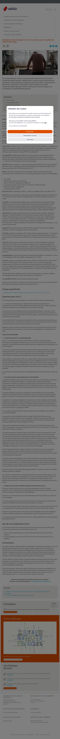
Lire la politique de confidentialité (18, 125)
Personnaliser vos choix (30, 135)
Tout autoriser (30, 131)
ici (45, 122)
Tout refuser (30, 139)
